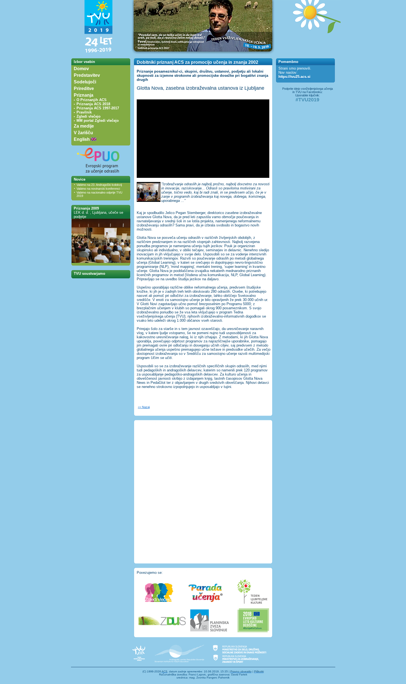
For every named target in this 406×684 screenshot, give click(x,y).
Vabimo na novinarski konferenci (98, 188)
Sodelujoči (85, 82)
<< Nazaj (144, 407)
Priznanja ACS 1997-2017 (98, 108)
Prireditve (84, 88)
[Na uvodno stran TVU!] (98, 53)
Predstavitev (87, 75)
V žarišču (83, 132)
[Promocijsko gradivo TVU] (307, 53)
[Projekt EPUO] (98, 175)
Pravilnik (84, 112)
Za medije (84, 126)
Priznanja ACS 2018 (93, 104)
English (82, 139)
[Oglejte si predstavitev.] (101, 262)
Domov (81, 68)
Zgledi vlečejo (89, 116)
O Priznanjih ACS (92, 100)
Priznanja (83, 95)
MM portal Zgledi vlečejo (98, 120)
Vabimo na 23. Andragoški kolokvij (99, 184)
